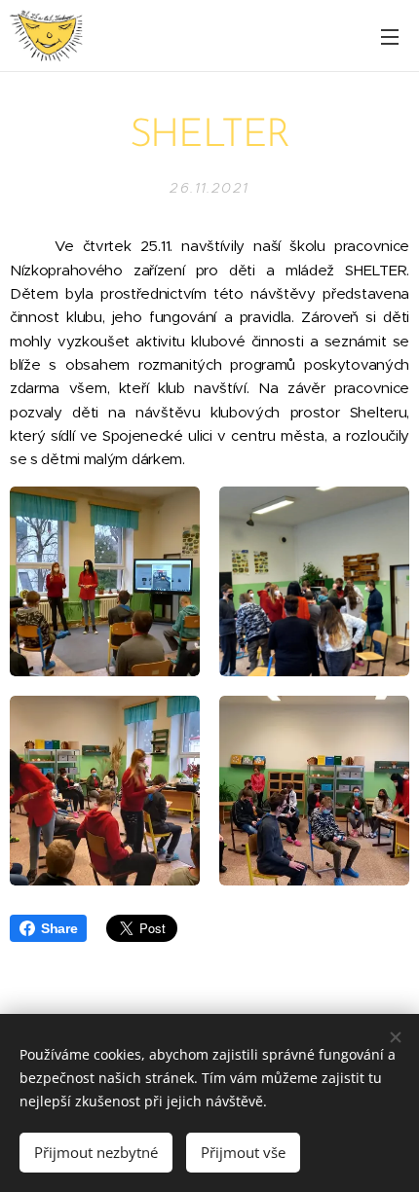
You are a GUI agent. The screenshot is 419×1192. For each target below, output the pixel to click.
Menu (389, 36)
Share (59, 928)
